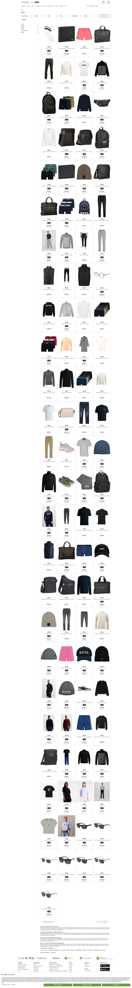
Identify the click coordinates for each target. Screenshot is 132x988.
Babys (70, 966)
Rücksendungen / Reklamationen (56, 966)
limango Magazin (21, 967)
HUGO (41, 950)
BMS (69, 950)
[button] (108, 2)
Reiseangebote (88, 970)
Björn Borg (56, 950)
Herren (22, 28)
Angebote (71, 964)
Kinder (22, 25)
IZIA (61, 950)
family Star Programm (22, 964)
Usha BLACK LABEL (44, 952)
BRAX (72, 950)
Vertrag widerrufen (53, 969)
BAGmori (51, 950)
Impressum (35, 971)
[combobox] (98, 6)
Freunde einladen (21, 966)
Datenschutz (36, 967)
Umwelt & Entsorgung (54, 967)
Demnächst (87, 966)
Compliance (35, 969)
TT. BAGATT (53, 952)
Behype (84, 950)
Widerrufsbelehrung (37, 966)
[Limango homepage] (25, 2)
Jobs (19, 971)
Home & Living (24, 30)
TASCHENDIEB (78, 950)
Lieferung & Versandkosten (55, 964)
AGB (34, 964)
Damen (22, 26)
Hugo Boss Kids (97, 950)
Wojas (46, 950)
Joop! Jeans (89, 950)
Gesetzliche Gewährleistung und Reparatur (58, 971)
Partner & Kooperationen (23, 969)
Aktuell (86, 964)
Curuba (103, 950)
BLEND (64, 950)
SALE (22, 32)
